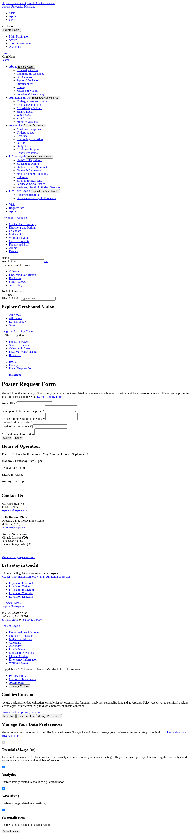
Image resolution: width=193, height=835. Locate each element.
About (13, 66)
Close (5, 53)
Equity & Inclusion (28, 80)
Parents (13, 251)
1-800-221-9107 (32, 619)
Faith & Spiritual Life (29, 180)
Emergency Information (23, 659)
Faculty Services (19, 341)
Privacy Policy (17, 675)
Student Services (19, 345)
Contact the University (22, 224)
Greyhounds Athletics (14, 217)
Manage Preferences (49, 716)
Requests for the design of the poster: (23, 418)
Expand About (25, 66)
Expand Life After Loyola (44, 191)
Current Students (19, 241)
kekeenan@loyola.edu (15, 527)
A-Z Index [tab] (15, 46)
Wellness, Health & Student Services (38, 187)
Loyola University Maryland (18, 6)
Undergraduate (25, 132)
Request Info (16, 208)
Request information (14, 576)
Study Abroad (25, 146)
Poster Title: (9, 403)
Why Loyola (24, 115)
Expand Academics (34, 125)
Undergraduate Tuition (22, 274)
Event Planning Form (49, 396)
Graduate (22, 135)
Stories (13, 325)
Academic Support (28, 149)
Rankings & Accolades (30, 73)
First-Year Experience (29, 160)
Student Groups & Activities (33, 167)
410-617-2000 (10, 619)
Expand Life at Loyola (39, 156)
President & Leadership (30, 94)
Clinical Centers (18, 656)
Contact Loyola (11, 626)
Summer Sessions (27, 121)
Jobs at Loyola (17, 285)
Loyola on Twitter (20, 586)
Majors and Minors (20, 639)
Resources (15, 355)
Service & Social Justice (31, 184)
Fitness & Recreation (29, 170)
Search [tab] (13, 39)
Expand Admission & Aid (44, 97)
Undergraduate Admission (32, 101)
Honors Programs (27, 152)
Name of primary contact (17, 422)
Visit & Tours (25, 118)
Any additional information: (18, 434)
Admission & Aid (19, 97)
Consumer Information (22, 679)
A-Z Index (15, 646)
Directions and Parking (22, 227)
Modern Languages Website (18, 557)
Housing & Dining (28, 163)
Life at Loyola (17, 156)
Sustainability (25, 83)
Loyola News (17, 649)
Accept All (8, 716)
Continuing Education (30, 139)
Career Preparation (28, 194)
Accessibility (16, 682)
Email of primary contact (17, 426)
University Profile (27, 70)
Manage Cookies (20, 686)
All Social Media (12, 603)
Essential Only (26, 716)
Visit (12, 13)
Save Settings (10, 831)
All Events (15, 318)
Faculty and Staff (19, 244)
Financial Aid (25, 111)
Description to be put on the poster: (23, 411)
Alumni (13, 247)
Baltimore (22, 177)
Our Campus (24, 77)
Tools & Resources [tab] (20, 43)
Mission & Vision (27, 90)
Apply (13, 16)
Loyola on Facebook (21, 583)
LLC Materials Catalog (23, 351)
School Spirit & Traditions (32, 173)
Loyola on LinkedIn (21, 596)
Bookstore (15, 278)
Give (12, 19)
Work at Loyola (18, 237)
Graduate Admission (29, 104)
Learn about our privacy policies (21, 712)
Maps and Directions (21, 652)
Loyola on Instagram (21, 589)
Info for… (11, 26)
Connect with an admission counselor (48, 576)
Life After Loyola (19, 191)
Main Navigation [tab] (19, 36)
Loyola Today (17, 321)
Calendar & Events (20, 348)
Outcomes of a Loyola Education (36, 198)
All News (15, 314)
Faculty (21, 142)
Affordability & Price (29, 108)
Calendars (15, 231)
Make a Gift (16, 234)
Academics (15, 125)
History (21, 87)
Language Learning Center (18, 331)
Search (6, 59)
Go (46, 261)
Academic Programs (29, 129)
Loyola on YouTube (21, 593)
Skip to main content (14, 3)
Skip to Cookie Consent (41, 3)
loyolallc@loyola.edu (14, 510)
